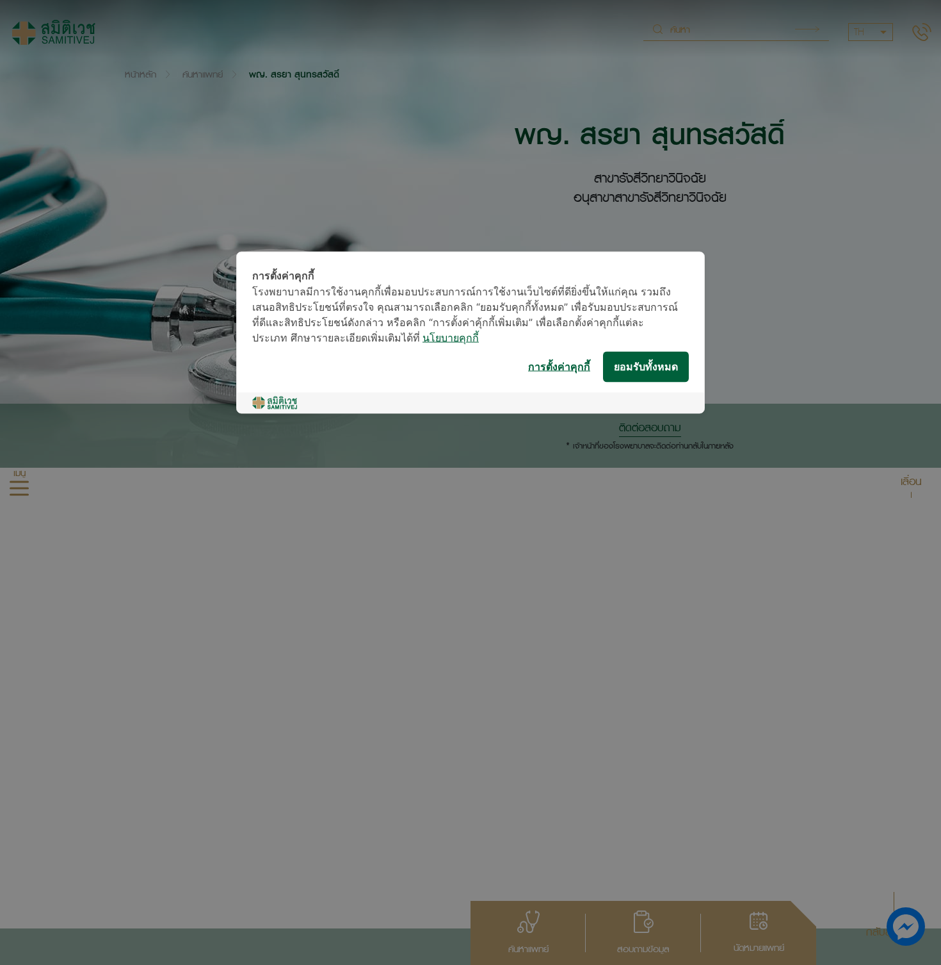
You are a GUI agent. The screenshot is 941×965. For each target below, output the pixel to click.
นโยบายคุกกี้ (450, 338)
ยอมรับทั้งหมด (646, 366)
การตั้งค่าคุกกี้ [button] (559, 366)
